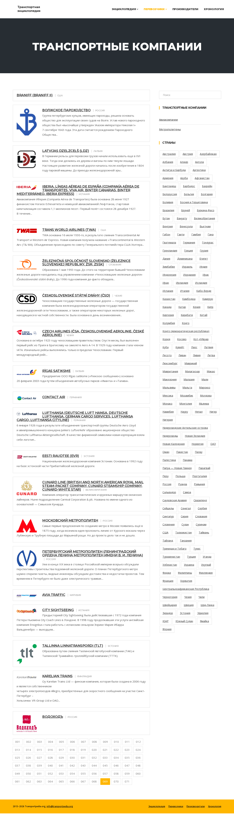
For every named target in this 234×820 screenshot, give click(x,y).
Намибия (168, 411)
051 (39, 773)
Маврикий (190, 363)
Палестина (169, 460)
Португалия (199, 476)
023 (127, 750)
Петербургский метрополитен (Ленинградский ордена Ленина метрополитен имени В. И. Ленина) (92, 553)
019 (83, 750)
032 (94, 757)
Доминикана (185, 258)
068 (94, 781)
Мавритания (170, 371)
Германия (189, 242)
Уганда (207, 556)
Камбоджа (188, 299)
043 (83, 765)
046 (116, 765)
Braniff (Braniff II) (34, 95)
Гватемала (169, 242)
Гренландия (170, 250)
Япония (167, 629)
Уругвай (206, 564)
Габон (166, 234)
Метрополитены (170, 129)
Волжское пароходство (66, 110)
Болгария (207, 194)
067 (83, 781)
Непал (199, 411)
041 (61, 765)
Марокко (204, 387)
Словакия (201, 516)
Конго (185, 323)
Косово (181, 339)
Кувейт (180, 347)
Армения (168, 178)
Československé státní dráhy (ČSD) (76, 295)
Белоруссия (170, 194)
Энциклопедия (124, 9)
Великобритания (204, 218)
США (165, 532)
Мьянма (204, 403)
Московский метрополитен (70, 520)
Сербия (202, 508)
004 (50, 741)
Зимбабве (169, 266)
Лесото (167, 355)
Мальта (187, 387)
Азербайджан (208, 154)
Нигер (213, 411)
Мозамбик (186, 395)
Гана (211, 234)
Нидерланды (170, 436)
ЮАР (166, 621)
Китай (203, 315)
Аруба (184, 178)
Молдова (206, 395)
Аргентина (199, 170)
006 (72, 741)
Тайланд (168, 540)
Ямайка (204, 621)
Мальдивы (169, 387)
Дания (166, 258)
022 (116, 750)
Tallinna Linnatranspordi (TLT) (72, 646)
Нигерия (168, 419)
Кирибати (187, 315)
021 (105, 750)
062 (28, 781)
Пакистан (182, 452)
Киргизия (168, 315)
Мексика (168, 395)
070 (116, 781)
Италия (184, 291)
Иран (166, 283)
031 (83, 757)
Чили (202, 597)
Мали (204, 379)
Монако (167, 403)
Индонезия (169, 274)
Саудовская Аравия (175, 500)
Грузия (204, 250)
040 (50, 765)
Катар (182, 307)
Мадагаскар (192, 371)
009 (105, 741)
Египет (203, 258)
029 (61, 757)
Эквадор (168, 613)
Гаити (180, 234)
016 (50, 750)
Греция (188, 250)
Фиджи (167, 572)
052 (50, 773)
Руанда (182, 484)
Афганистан (202, 178)
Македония (170, 379)
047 (127, 765)
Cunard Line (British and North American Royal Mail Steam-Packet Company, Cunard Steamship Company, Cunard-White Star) (93, 486)
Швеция (189, 605)
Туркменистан (171, 556)
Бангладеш (169, 186)
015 (39, 750)
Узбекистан (170, 564)
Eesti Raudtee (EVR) (60, 456)
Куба (166, 347)
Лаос (194, 347)
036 (138, 757)
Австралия (169, 154)
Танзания (186, 540)
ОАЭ (213, 444)
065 (61, 781)
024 (138, 750)
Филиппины (185, 572)
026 (28, 757)
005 (61, 741)
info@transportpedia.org (60, 806)
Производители (185, 9)
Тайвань (204, 532)
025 (17, 757)
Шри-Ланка (207, 605)
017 (61, 750)
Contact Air (53, 397)
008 (94, 741)
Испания (168, 291)
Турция (191, 556)
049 (17, 773)
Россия (167, 484)
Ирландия (182, 283)
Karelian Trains (57, 676)
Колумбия (169, 323)
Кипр (210, 307)
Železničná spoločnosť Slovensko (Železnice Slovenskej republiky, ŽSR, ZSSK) (86, 263)
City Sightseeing (58, 610)
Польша (180, 476)
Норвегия (197, 444)
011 (127, 741)
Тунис (197, 548)
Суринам (201, 524)
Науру (184, 411)
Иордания (189, 274)
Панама (187, 460)
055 (83, 773)
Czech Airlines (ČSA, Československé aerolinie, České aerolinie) (93, 333)
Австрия (188, 154)
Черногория (170, 597)
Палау (198, 452)
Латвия (208, 347)
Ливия (197, 355)
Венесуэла (186, 226)
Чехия (188, 597)
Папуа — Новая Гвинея (177, 468)
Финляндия (206, 572)
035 (127, 757)
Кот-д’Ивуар (201, 339)
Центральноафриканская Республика (186, 589)
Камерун (207, 299)
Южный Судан (184, 621)
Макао (211, 371)
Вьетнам (205, 226)
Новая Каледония (174, 444)
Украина (189, 564)
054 (72, 773)
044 (94, 765)
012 (138, 741)
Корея (166, 339)
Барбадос (189, 186)
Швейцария (170, 605)
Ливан (182, 355)
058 (116, 773)
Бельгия (189, 194)
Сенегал (186, 508)
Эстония (185, 613)
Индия (203, 266)
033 (105, 757)
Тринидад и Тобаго (174, 548)
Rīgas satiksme (56, 371)
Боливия (168, 202)
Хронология (214, 9)
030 (72, 757)
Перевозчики (154, 9)
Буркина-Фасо (205, 210)
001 (17, 741)
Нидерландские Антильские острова (185, 427)
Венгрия (168, 226)
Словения (169, 524)
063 (39, 781)
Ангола (199, 162)
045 (105, 765)
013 (17, 750)
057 (105, 773)
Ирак (206, 274)
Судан (185, 524)
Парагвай (204, 468)
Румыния (199, 484)
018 (72, 750)
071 (127, 781)
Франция (168, 581)
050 (28, 773)
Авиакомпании (168, 119)
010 (116, 741)
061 (17, 781)
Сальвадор (169, 492)
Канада (167, 307)
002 (28, 741)
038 (28, 765)
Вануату (182, 218)
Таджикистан (183, 532)
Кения (196, 307)
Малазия (189, 379)
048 (138, 765)
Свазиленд (200, 500)
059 (127, 773)
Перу (166, 476)
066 (72, 781)
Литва (211, 355)
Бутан (166, 218)
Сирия (184, 516)
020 (94, 750)
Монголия (185, 403)
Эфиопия (202, 613)
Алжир (184, 162)
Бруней (185, 210)
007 (83, 741)
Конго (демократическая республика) (186, 331)
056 (94, 773)
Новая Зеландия (195, 436)
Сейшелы (168, 508)
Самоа (187, 492)
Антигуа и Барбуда (174, 170)
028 (50, 757)
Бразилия (168, 210)
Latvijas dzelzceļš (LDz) (65, 151)
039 (39, 765)
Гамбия (196, 234)
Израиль (187, 266)
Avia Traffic (53, 595)
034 (116, 757)
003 (39, 741)
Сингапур (168, 516)
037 (17, 765)
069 (105, 781)
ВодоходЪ (52, 717)
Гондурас (208, 242)
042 (72, 765)
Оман (166, 452)
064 (50, 781)
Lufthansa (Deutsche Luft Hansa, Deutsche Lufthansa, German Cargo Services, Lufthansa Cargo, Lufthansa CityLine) (75, 416)
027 (39, 757)
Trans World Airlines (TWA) (69, 230)
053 (61, 773)
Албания (168, 162)
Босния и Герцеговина (194, 202)
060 (138, 773)
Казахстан (169, 299)
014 (28, 750)
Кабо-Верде (203, 291)
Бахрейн (207, 186)
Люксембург (170, 363)
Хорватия (186, 581)
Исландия (201, 283)
